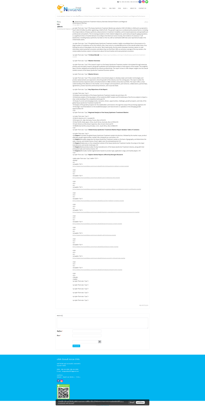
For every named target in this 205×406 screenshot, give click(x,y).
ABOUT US (133, 8)
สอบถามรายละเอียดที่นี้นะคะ (75, 16)
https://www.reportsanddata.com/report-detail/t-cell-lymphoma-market (94, 235)
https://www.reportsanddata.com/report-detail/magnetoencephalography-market (97, 269)
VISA (119, 8)
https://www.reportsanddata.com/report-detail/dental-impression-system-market (97, 223)
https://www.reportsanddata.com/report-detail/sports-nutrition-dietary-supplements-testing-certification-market (107, 189)
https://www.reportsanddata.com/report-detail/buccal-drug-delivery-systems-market (98, 200)
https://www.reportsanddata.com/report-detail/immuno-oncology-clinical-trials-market (99, 258)
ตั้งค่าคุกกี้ (132, 402)
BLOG (125, 8)
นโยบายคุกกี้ (71, 403)
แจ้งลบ (146, 22)
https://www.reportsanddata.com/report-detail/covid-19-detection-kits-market (96, 177)
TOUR (104, 8)
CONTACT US (142, 8)
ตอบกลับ (77, 346)
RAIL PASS (112, 8)
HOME (98, 8)
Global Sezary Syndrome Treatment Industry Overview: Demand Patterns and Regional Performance (115, 16)
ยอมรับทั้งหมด (140, 402)
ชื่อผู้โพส (60, 331)
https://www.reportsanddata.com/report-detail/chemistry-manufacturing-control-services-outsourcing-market (106, 212)
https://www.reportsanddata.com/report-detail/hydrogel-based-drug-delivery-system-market (101, 166)
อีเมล (59, 335)
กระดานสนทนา (61, 16)
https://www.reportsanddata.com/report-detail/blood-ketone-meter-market (95, 246)
